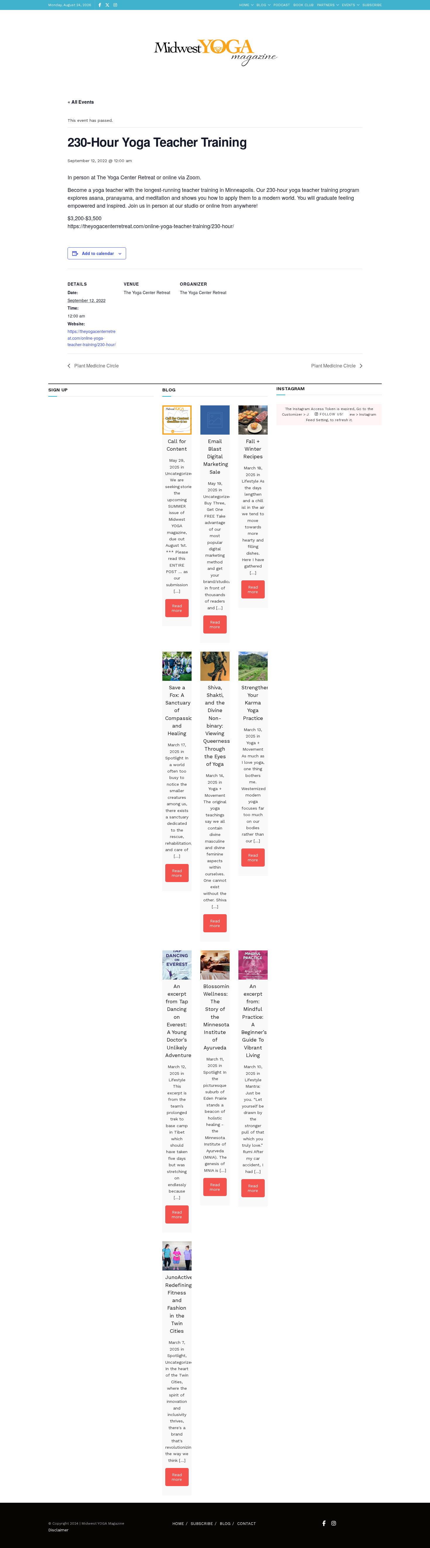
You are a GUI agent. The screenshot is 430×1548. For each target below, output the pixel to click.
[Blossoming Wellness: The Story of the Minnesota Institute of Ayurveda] (215, 965)
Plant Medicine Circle (96, 365)
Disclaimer (58, 1530)
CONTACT (246, 1523)
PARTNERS (326, 5)
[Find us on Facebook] (100, 5)
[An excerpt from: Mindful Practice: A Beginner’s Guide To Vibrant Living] (253, 965)
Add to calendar (98, 253)
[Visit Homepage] (215, 48)
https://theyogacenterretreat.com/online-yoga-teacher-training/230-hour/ (92, 337)
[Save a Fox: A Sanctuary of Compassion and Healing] (177, 666)
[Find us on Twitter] (107, 5)
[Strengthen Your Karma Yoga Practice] (253, 666)
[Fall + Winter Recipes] (253, 420)
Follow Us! (330, 414)
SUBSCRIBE (372, 5)
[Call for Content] (177, 420)
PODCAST (282, 5)
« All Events (81, 101)
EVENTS (348, 5)
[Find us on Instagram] (115, 5)
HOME (244, 5)
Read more (177, 608)
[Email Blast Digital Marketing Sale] (215, 420)
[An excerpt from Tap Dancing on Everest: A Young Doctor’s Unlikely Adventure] (177, 965)
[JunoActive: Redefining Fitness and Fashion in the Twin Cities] (177, 1256)
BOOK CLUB (303, 5)
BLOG (261, 5)
